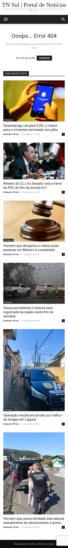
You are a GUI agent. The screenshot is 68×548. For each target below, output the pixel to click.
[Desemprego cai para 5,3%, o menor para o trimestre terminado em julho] (34, 100)
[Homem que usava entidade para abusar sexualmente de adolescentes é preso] (34, 473)
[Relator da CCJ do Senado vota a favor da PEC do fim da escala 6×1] (34, 161)
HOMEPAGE (44, 58)
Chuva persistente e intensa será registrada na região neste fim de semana (28, 312)
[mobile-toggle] (5, 19)
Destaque (8, 120)
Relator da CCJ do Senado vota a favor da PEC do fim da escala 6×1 (32, 186)
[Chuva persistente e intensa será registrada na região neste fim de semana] (34, 283)
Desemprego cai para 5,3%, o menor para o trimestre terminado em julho (30, 128)
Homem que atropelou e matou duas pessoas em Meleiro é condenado (31, 248)
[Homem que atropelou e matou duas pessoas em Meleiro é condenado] (34, 221)
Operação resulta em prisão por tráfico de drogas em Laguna (32, 417)
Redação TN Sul (11, 134)
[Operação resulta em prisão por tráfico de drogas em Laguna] (34, 370)
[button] (63, 19)
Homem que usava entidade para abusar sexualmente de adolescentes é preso (33, 521)
